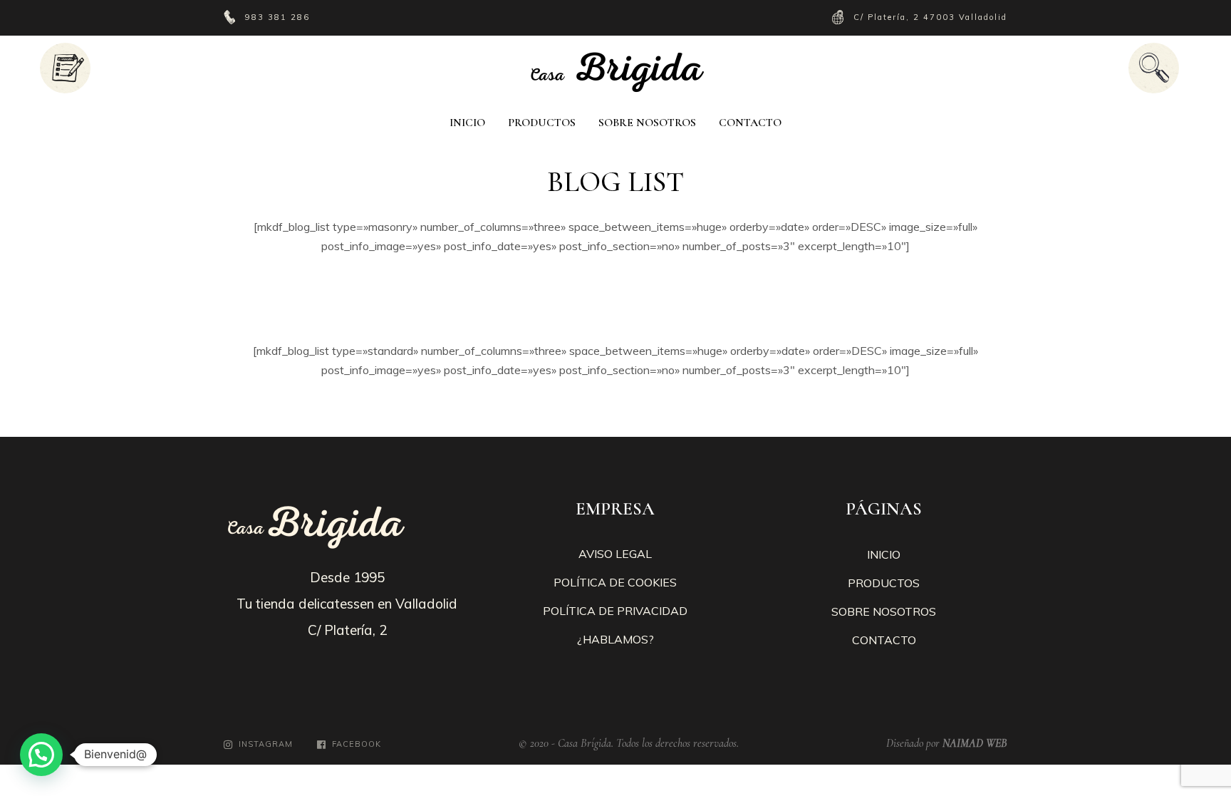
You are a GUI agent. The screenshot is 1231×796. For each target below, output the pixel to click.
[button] (41, 754)
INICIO (883, 554)
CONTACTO (884, 640)
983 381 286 (279, 17)
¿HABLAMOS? (615, 639)
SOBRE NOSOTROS (883, 611)
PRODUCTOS (884, 583)
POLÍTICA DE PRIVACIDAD (615, 611)
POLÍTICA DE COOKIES (615, 582)
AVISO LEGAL (615, 554)
